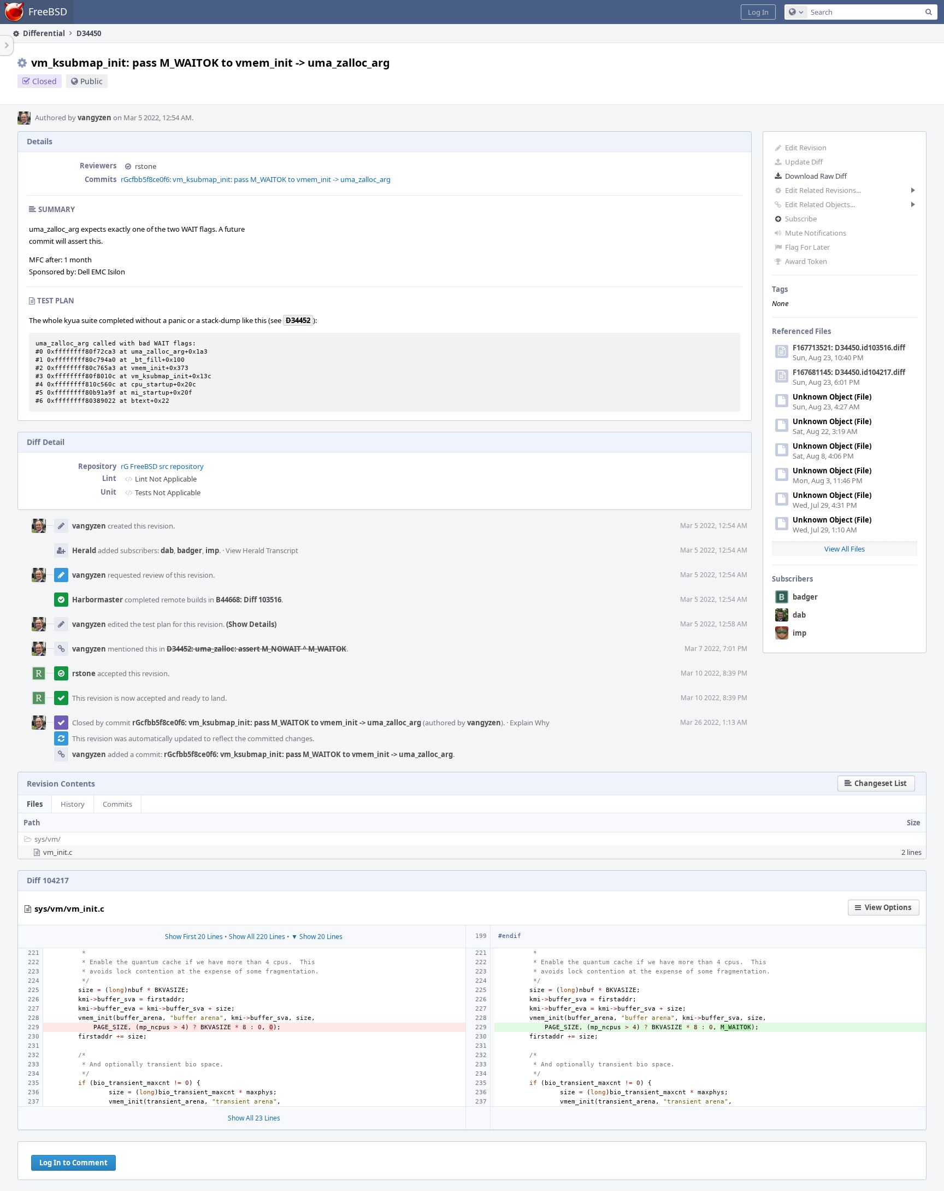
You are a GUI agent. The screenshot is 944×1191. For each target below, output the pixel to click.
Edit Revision (806, 147)
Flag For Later (807, 247)
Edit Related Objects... (820, 204)
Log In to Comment (73, 1162)
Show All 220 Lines (257, 936)
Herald (84, 550)
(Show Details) (251, 624)
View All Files (844, 549)
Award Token (806, 261)
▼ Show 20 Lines (317, 936)
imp (799, 633)
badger (805, 597)
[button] (758, 12)
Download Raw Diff (816, 176)
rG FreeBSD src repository (162, 466)
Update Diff (804, 162)
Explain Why (530, 722)
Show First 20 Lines (194, 936)
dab (799, 615)
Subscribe (801, 219)
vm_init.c (57, 852)
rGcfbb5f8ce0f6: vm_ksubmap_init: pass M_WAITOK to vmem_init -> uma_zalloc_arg (256, 179)
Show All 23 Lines (254, 1118)
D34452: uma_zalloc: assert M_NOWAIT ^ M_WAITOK (256, 649)
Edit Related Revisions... (823, 190)
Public (91, 81)
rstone (145, 166)
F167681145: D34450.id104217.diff (849, 372)
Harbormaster (97, 600)
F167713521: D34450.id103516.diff (849, 348)
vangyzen (94, 117)
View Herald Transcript (262, 550)
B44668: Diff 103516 (248, 600)
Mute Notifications (815, 233)
